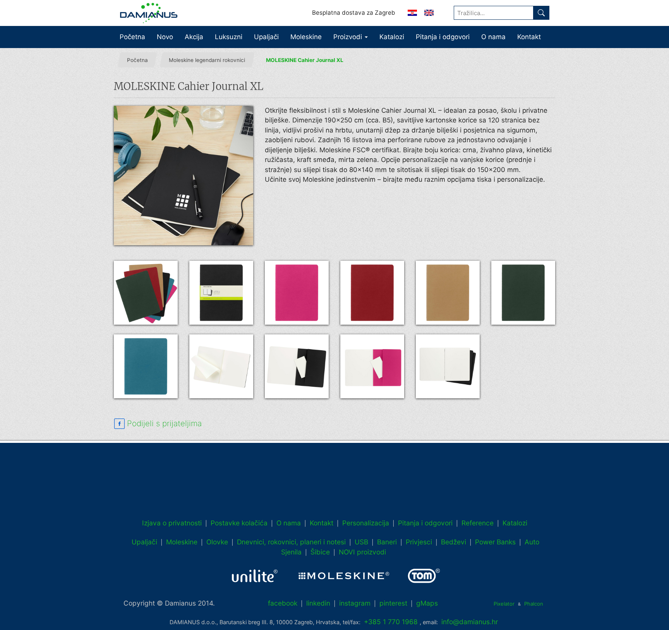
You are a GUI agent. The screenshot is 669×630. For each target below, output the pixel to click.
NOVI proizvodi (362, 552)
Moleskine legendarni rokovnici (207, 60)
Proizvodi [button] (348, 37)
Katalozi (391, 37)
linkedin (318, 603)
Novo (165, 37)
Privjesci (419, 542)
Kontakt (529, 37)
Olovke (217, 542)
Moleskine (306, 37)
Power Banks (495, 542)
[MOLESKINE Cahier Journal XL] (183, 175)
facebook (282, 603)
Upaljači (266, 37)
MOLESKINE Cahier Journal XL (304, 60)
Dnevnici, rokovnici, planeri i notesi (291, 542)
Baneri (387, 542)
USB (361, 542)
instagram (355, 603)
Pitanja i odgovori (443, 37)
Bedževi (453, 542)
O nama (493, 37)
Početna (132, 37)
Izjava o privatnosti (172, 523)
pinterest (393, 603)
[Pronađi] (541, 13)
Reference (477, 523)
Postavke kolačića (239, 523)
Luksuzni (228, 37)
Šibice (320, 552)
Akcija (194, 37)
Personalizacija (365, 523)
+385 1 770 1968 (391, 622)
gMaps (427, 603)
